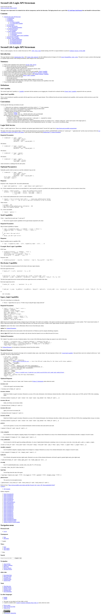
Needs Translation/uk (9, 518)
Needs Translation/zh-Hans (10, 519)
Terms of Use (7, 608)
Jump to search (13, 8)
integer (15, 112)
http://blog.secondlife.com (21, 361)
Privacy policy (7, 605)
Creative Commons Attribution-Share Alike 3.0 (27, 602)
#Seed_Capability (43, 71)
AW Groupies (7, 489)
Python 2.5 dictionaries (37, 381)
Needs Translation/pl (8, 512)
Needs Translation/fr (8, 498)
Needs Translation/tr (8, 511)
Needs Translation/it (8, 500)
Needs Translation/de (9, 494)
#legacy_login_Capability (29, 75)
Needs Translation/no (9, 507)
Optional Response (7, 347)
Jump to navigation (5, 8)
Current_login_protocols (32, 57)
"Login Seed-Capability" (67, 353)
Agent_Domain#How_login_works (69, 57)
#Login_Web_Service (31, 64)
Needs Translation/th (8, 516)
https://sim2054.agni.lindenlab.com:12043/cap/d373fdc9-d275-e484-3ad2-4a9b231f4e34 (40, 372)
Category (3, 486)
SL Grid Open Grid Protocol (75, 10)
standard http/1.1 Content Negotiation (52, 132)
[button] (1, 541)
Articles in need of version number (12, 522)
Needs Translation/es (8, 495)
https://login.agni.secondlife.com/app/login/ (66, 128)
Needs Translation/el (8, 496)
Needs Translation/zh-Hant (10, 520)
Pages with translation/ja (9, 502)
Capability (21, 91)
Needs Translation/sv (8, 510)
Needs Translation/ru (8, 515)
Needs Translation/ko (9, 503)
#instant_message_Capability (42, 74)
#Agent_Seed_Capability (70, 91)
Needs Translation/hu (9, 506)
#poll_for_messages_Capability (40, 72)
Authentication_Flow (19, 57)
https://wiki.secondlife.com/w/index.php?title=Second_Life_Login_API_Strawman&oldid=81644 (32, 485)
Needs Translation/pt (8, 514)
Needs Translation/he (9, 499)
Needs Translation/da (9, 508)
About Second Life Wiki (9, 606)
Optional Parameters (11, 328)
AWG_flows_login (36, 50)
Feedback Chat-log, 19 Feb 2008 (77, 50)
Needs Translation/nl (8, 504)
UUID (15, 114)
